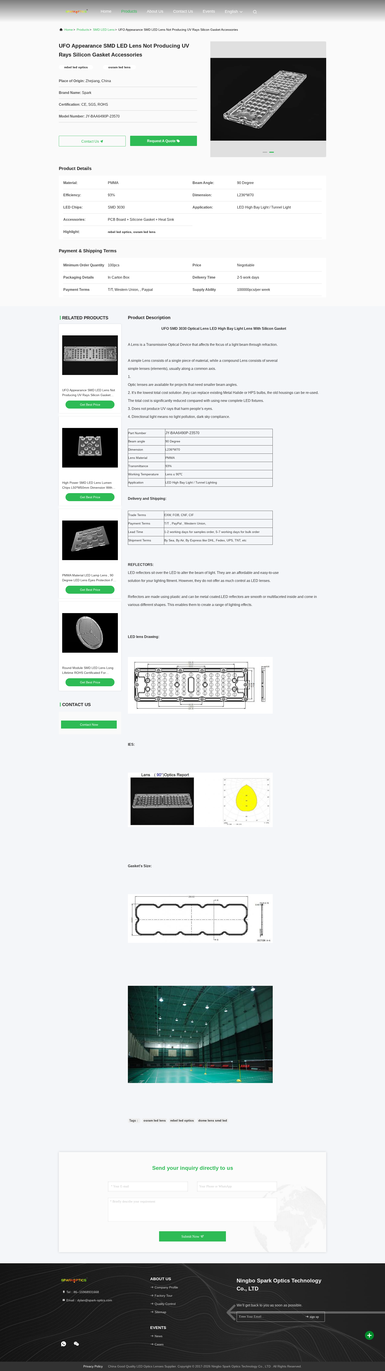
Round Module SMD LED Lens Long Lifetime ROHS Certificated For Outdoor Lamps (87, 672)
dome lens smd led (212, 1120)
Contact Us (183, 11)
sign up (314, 1316)
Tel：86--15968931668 (82, 1292)
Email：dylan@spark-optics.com (89, 1300)
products (83, 29)
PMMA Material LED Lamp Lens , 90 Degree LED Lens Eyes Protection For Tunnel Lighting (89, 580)
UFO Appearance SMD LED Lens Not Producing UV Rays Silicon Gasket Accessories (88, 395)
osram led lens (154, 1120)
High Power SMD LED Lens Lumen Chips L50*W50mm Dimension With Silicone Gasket (87, 487)
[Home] (77, 11)
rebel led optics (182, 1120)
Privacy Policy (93, 1366)
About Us (155, 11)
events (209, 11)
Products (129, 11)
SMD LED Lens (104, 29)
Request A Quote (161, 141)
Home (106, 11)
